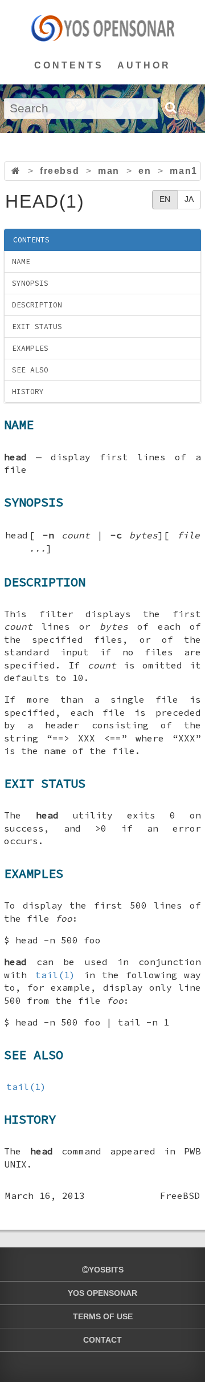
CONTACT (102, 1339)
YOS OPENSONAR (102, 1293)
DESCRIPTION (37, 305)
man (109, 171)
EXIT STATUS (37, 326)
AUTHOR (144, 65)
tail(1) (55, 974)
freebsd (59, 171)
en (144, 171)
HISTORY (28, 391)
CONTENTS (69, 65)
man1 (183, 171)
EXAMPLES (30, 348)
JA (189, 199)
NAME (21, 261)
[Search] (170, 107)
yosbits (106, 1269)
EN (164, 199)
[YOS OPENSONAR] (103, 28)
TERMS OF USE (103, 1316)
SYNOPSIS (30, 283)
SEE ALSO (30, 370)
